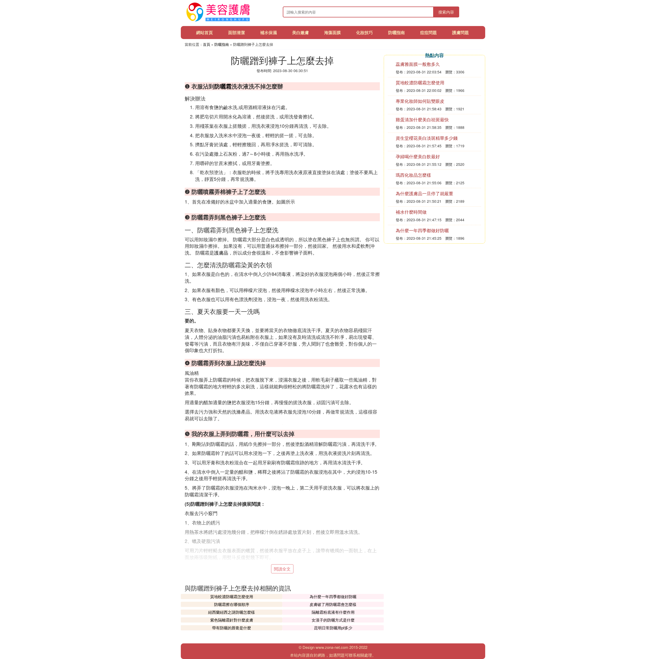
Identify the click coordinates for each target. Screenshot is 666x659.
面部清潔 (236, 32)
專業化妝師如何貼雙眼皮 (420, 101)
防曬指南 (396, 32)
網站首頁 (204, 32)
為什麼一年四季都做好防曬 (333, 596)
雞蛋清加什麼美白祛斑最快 (422, 119)
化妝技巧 (364, 32)
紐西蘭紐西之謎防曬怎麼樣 (231, 612)
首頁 (206, 44)
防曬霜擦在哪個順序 (231, 604)
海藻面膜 (332, 32)
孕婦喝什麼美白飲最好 (418, 156)
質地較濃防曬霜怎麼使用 (231, 596)
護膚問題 (460, 32)
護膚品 (221, 252)
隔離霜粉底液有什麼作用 (333, 612)
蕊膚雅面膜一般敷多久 (418, 64)
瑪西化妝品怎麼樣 (413, 175)
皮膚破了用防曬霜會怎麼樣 (333, 604)
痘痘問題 (428, 32)
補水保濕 (268, 32)
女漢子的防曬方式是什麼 (333, 620)
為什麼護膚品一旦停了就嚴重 (424, 193)
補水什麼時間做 (411, 211)
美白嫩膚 (300, 32)
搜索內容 (446, 12)
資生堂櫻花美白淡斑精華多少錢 (427, 138)
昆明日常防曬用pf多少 (333, 627)
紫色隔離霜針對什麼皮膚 (231, 620)
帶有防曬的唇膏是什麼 (231, 627)
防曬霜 (223, 86)
